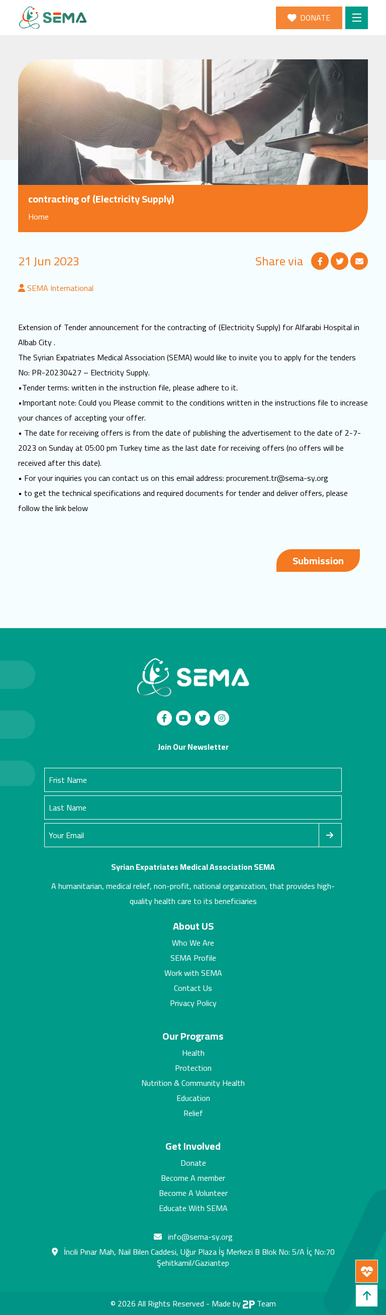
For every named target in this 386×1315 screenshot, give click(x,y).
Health (193, 1052)
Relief (193, 1113)
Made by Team (244, 1303)
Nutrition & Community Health (193, 1082)
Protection (193, 1067)
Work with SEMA (193, 972)
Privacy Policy (193, 1002)
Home (38, 216)
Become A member (193, 1177)
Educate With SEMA (193, 1208)
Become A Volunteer (193, 1192)
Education (193, 1097)
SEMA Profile (193, 957)
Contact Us (193, 987)
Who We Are (193, 942)
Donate (193, 1162)
